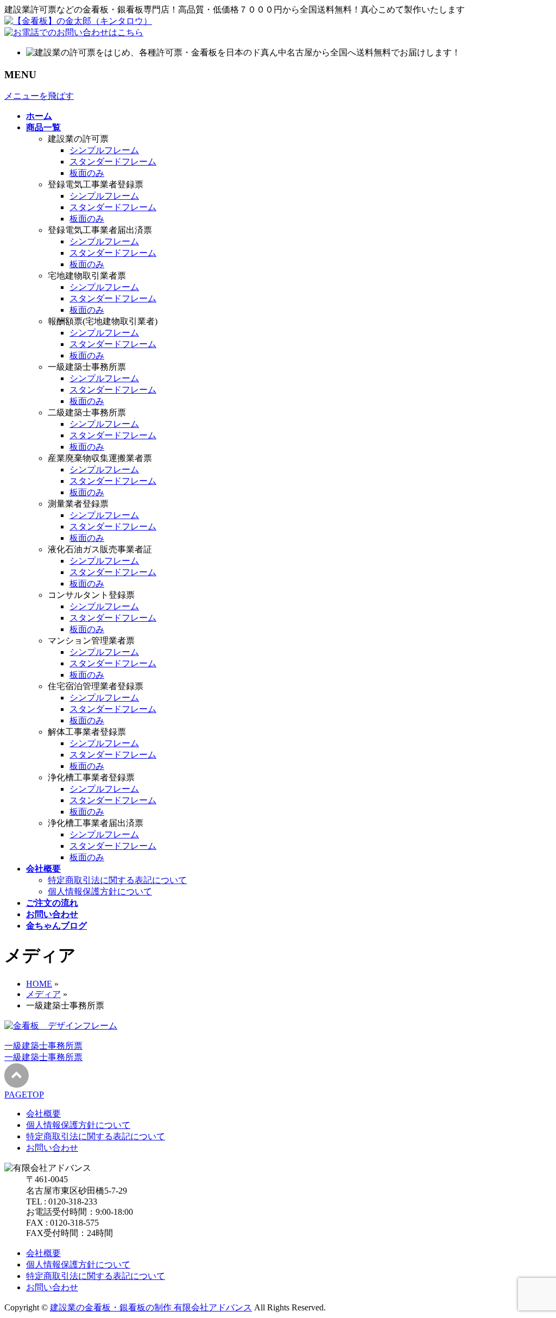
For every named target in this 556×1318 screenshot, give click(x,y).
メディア (43, 994)
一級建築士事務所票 (43, 1045)
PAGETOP (24, 1094)
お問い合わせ (52, 1147)
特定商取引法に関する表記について (117, 880)
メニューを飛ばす (39, 95)
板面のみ (87, 173)
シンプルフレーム (104, 150)
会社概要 (43, 1113)
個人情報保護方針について (100, 891)
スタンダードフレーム (113, 161)
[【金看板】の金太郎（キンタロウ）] (78, 21)
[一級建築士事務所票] (60, 1025)
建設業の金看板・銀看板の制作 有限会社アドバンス (151, 1307)
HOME (39, 983)
